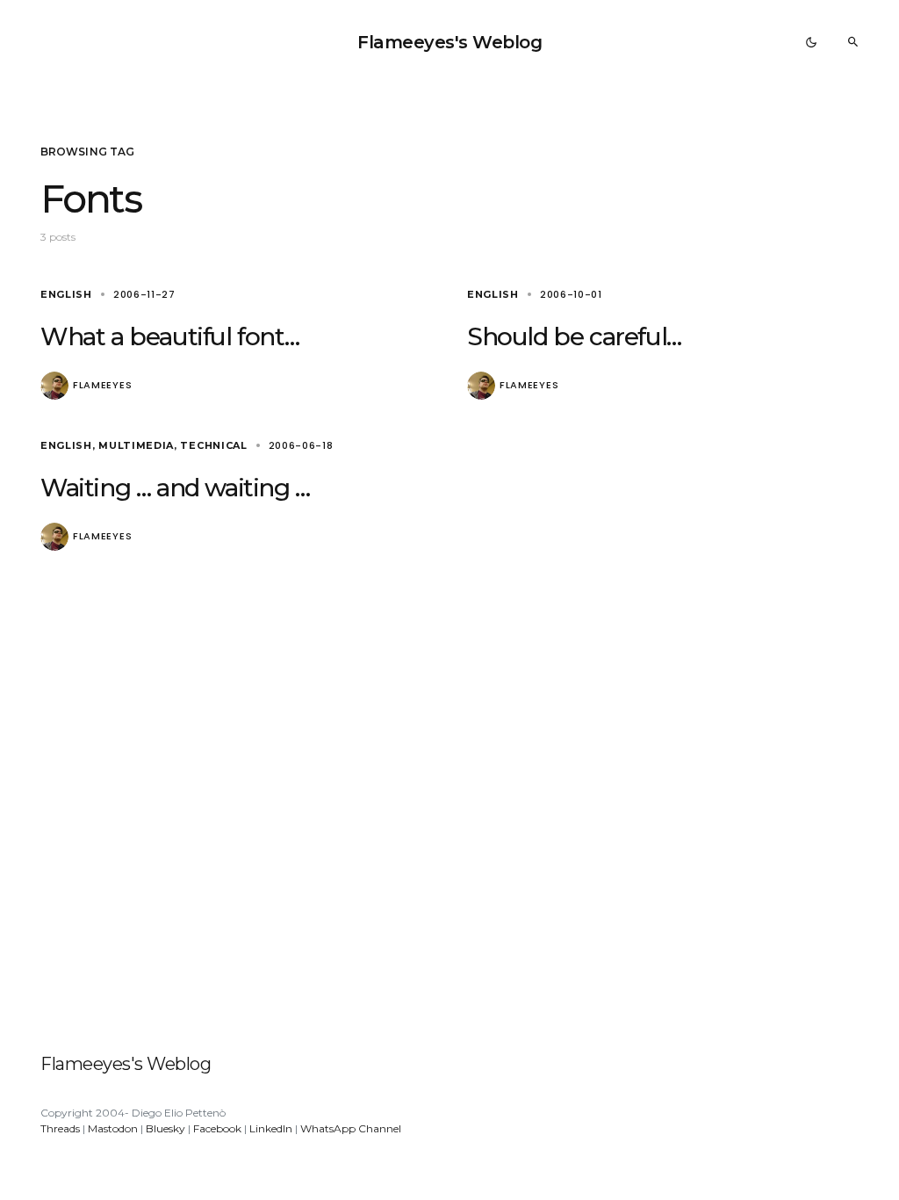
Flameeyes (102, 385)
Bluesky (165, 1128)
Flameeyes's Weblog (449, 42)
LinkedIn (270, 1128)
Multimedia (136, 445)
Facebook (217, 1128)
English (66, 294)
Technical (213, 445)
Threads (60, 1128)
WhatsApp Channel (350, 1128)
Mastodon (113, 1128)
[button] (811, 42)
